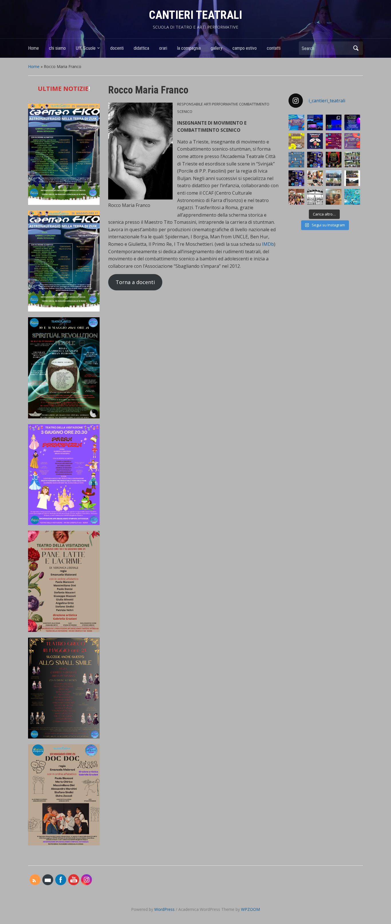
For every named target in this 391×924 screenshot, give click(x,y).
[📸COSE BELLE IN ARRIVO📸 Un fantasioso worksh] (296, 141)
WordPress (164, 909)
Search (355, 48)
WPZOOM (250, 909)
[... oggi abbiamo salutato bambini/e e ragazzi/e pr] (333, 178)
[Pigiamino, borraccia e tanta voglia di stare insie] (296, 122)
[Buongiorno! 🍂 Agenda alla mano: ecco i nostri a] (333, 141)
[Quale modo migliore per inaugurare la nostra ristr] (315, 178)
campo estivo (244, 48)
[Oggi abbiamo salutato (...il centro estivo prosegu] (352, 159)
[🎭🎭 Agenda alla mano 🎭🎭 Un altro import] (352, 122)
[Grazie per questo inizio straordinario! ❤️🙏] (352, 178)
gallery (216, 48)
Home (33, 48)
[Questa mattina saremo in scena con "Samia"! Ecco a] (333, 122)
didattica (141, 48)
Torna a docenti (135, 282)
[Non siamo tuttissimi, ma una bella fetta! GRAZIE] (296, 197)
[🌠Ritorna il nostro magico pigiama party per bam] (352, 141)
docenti (117, 48)
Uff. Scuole (86, 48)
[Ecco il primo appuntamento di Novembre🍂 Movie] (315, 141)
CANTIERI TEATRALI (195, 15)
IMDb (268, 244)
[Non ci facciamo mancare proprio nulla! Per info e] (333, 159)
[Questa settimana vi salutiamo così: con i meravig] (352, 197)
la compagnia (189, 48)
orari (163, 48)
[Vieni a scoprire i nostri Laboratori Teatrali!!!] (315, 159)
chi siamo (57, 48)
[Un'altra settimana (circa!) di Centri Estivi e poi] (296, 178)
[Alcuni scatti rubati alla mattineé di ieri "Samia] (315, 122)
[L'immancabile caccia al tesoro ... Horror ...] (333, 197)
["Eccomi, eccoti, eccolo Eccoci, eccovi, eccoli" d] (315, 197)
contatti (274, 48)
